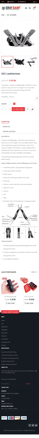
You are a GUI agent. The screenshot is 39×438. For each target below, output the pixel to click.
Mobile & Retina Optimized (9, 364)
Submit (28, 384)
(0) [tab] (6, 126)
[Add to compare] (32, 109)
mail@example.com (7, 403)
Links (34, 2)
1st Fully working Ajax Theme (9, 355)
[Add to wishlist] (28, 109)
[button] (31, 272)
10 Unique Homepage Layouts (10, 358)
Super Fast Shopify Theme (9, 352)
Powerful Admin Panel (7, 361)
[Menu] (26, 8)
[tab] (5, 122)
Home (2, 15)
